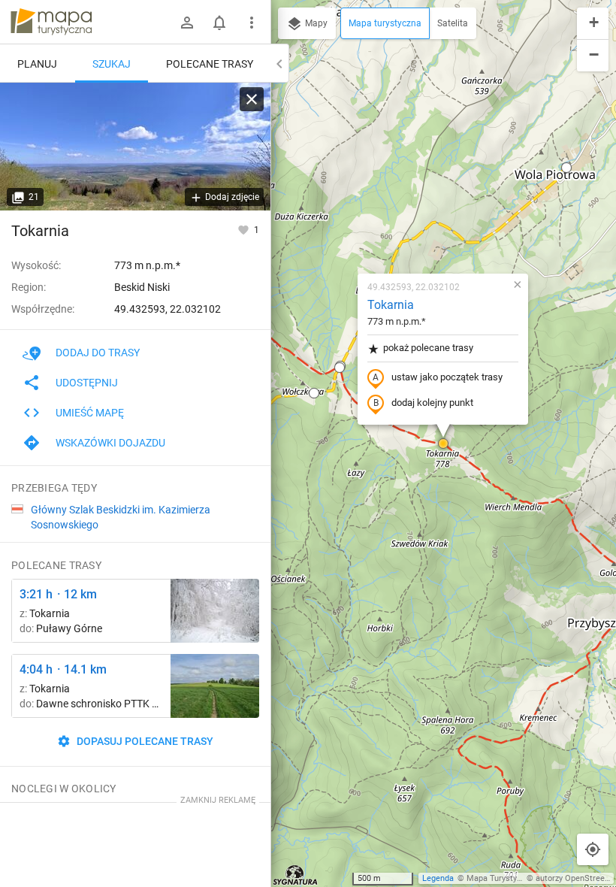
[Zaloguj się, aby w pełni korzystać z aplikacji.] (244, 229)
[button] (443, 443)
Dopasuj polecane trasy (143, 741)
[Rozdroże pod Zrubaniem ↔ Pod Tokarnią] (215, 611)
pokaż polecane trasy (428, 347)
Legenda (438, 878)
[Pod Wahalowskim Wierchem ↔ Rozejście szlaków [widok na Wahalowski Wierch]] (215, 686)
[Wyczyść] (252, 99)
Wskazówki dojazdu (110, 443)
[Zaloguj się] (187, 23)
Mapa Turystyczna (500, 878)
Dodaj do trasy (98, 353)
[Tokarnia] (135, 146)
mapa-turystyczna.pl (51, 22)
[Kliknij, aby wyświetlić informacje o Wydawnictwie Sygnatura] (296, 874)
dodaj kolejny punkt (432, 402)
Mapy (315, 23)
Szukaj (111, 64)
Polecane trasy (209, 64)
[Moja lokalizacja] (592, 849)
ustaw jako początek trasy (447, 377)
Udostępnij (87, 383)
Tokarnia (390, 305)
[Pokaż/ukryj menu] (252, 23)
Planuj (37, 64)
